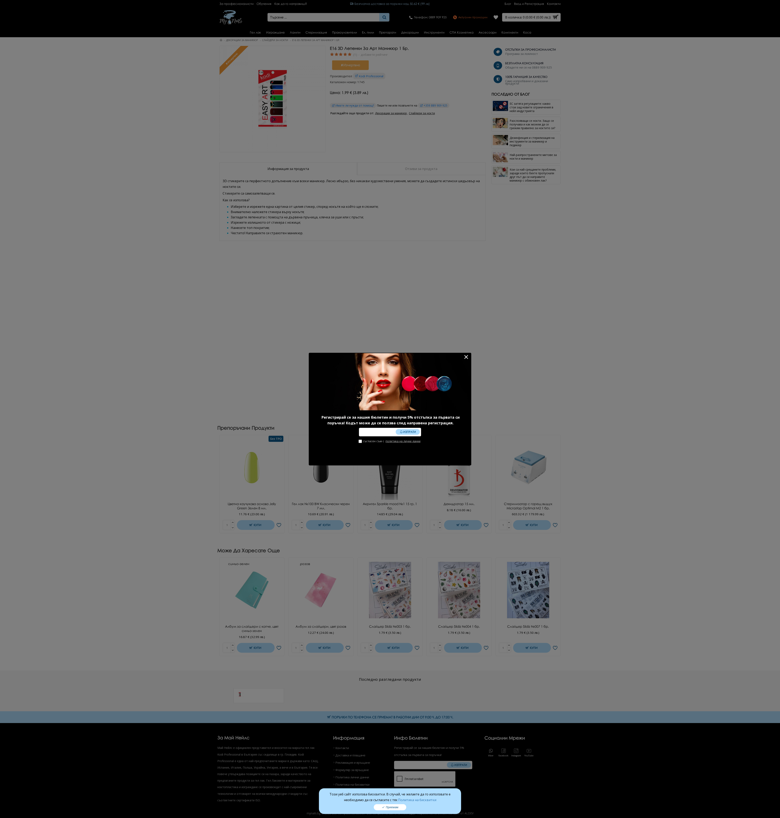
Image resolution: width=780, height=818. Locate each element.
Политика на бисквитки (417, 800)
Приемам (392, 807)
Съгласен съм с (391, 441)
